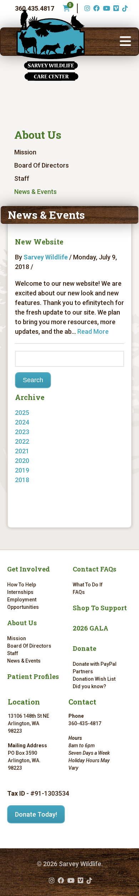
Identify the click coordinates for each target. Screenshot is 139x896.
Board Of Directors (41, 165)
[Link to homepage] (50, 45)
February (35, 460)
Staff (21, 178)
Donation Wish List (94, 679)
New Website (39, 241)
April (28, 441)
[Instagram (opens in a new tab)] (86, 8)
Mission (25, 152)
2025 (22, 412)
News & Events (35, 191)
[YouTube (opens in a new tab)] (105, 8)
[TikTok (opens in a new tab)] (124, 8)
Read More (93, 331)
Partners (83, 671)
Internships (20, 592)
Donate (84, 648)
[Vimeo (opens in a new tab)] (115, 8)
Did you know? (89, 686)
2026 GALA (90, 628)
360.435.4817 (34, 8)
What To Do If (88, 584)
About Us (37, 135)
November (37, 432)
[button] (125, 41)
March (31, 451)
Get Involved (28, 569)
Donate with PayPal (95, 664)
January (34, 480)
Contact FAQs (94, 569)
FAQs (79, 592)
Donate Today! (36, 814)
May (28, 422)
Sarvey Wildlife (46, 257)
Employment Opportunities (23, 603)
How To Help (21, 584)
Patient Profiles (33, 676)
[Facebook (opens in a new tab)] (96, 8)
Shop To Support (100, 608)
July (28, 489)
